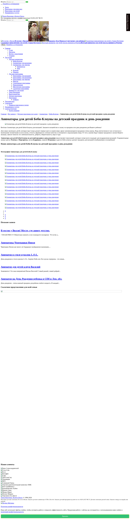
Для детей (8, 57)
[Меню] (1, 4)
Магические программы (21, 87)
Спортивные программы (21, 83)
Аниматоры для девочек (21, 65)
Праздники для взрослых (13, 9)
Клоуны (15, 70)
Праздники (13, 98)
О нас (11, 50)
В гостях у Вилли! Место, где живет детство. (25, 230)
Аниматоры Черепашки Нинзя (18, 242)
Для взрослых (9, 101)
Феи (18, 68)
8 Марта (16, 99)
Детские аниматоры (16, 59)
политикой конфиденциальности (12, 512)
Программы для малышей (22, 76)
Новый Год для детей (16, 90)
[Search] (27, 2)
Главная (7, 48)
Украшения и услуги (12, 13)
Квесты (15, 81)
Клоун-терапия (14, 110)
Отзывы (12, 56)
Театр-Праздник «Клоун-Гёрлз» (12, 497)
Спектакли (8, 103)
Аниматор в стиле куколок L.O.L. (19, 254)
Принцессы (21, 67)
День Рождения (14, 92)
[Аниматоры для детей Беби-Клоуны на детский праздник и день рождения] (31, 156)
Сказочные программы (21, 88)
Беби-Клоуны (17, 61)
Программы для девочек (21, 79)
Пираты (15, 72)
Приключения (18, 85)
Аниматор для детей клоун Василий (20, 266)
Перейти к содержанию (11, 4)
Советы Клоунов (11, 109)
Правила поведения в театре (19, 105)
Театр (7, 7)
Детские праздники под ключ (27, 114)
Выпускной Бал (14, 94)
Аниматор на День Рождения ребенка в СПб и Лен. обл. (31, 278)
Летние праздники (15, 96)
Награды (12, 52)
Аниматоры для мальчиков (22, 63)
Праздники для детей (12, 11)
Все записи (12, 114)
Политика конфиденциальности (12, 506)
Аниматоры (43, 114)
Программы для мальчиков (22, 78)
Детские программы (16, 74)
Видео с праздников (16, 54)
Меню (3, 45)
